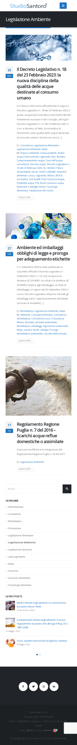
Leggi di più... (25, 197)
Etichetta (29, 322)
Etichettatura (26, 310)
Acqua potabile (48, 152)
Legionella (41, 175)
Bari (53, 156)
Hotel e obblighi (47, 171)
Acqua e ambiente (29, 152)
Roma (42, 186)
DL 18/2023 (49, 167)
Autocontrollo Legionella (37, 156)
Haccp (34, 171)
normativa (22, 179)
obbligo (44, 329)
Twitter (33, 686)
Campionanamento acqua (30, 160)
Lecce (32, 175)
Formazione (14, 528)
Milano (51, 175)
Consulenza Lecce (40, 318)
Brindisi (61, 156)
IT (31, 730)
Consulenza (26, 145)
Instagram (43, 686)
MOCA (59, 175)
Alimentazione (15, 507)
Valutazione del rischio (41, 190)
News (45, 149)
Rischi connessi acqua (52, 182)
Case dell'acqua (54, 160)
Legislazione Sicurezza (20, 549)
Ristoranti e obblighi (27, 186)
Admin (47, 730)
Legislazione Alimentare (46, 145)
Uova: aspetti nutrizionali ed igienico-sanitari (42, 640)
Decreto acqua (38, 164)
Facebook (23, 686)
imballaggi (36, 325)
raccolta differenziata (55, 333)
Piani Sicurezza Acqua (52, 179)
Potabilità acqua (25, 182)
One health (34, 179)
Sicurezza (13, 570)
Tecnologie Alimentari (19, 585)
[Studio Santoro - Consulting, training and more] (28, 5)
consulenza (23, 164)
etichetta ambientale (46, 322)
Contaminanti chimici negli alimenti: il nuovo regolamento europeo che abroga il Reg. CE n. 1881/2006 (42, 623)
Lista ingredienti (16, 556)
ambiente (25, 314)
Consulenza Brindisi (42, 314)
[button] (37, 654)
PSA (37, 182)
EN (28, 730)
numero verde (31, 329)
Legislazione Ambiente (29, 149)
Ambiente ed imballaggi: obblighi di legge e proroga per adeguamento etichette (43, 253)
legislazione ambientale (55, 325)
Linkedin (54, 686)
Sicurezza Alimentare (19, 578)
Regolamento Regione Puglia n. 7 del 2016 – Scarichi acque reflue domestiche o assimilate (40, 432)
